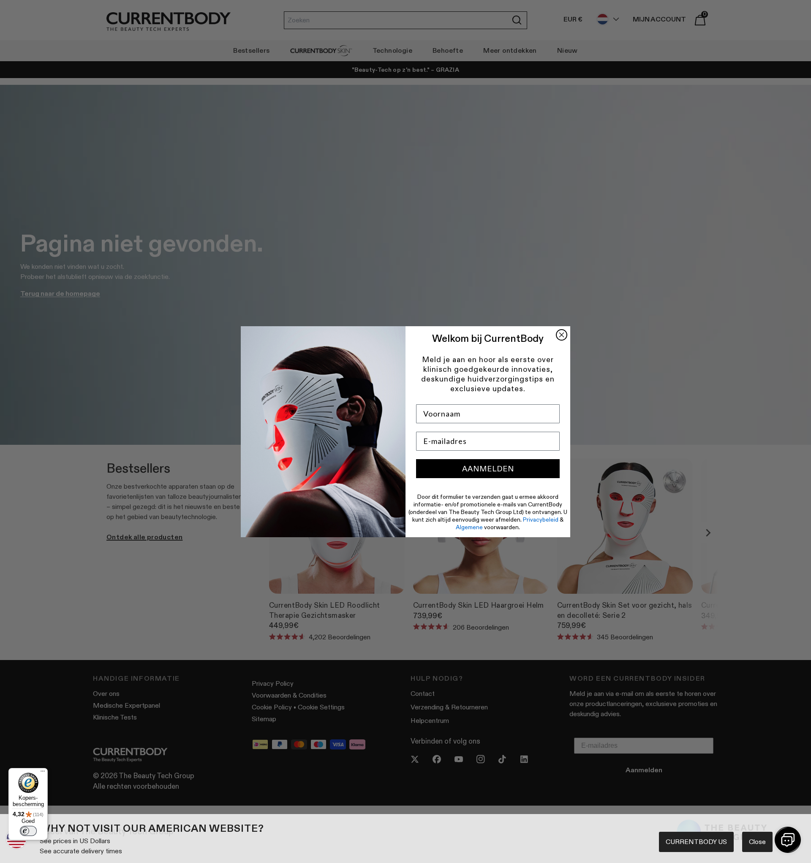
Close (757, 842)
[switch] (28, 831)
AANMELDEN (488, 468)
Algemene (469, 527)
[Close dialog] (561, 335)
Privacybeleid (540, 519)
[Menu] (43, 773)
